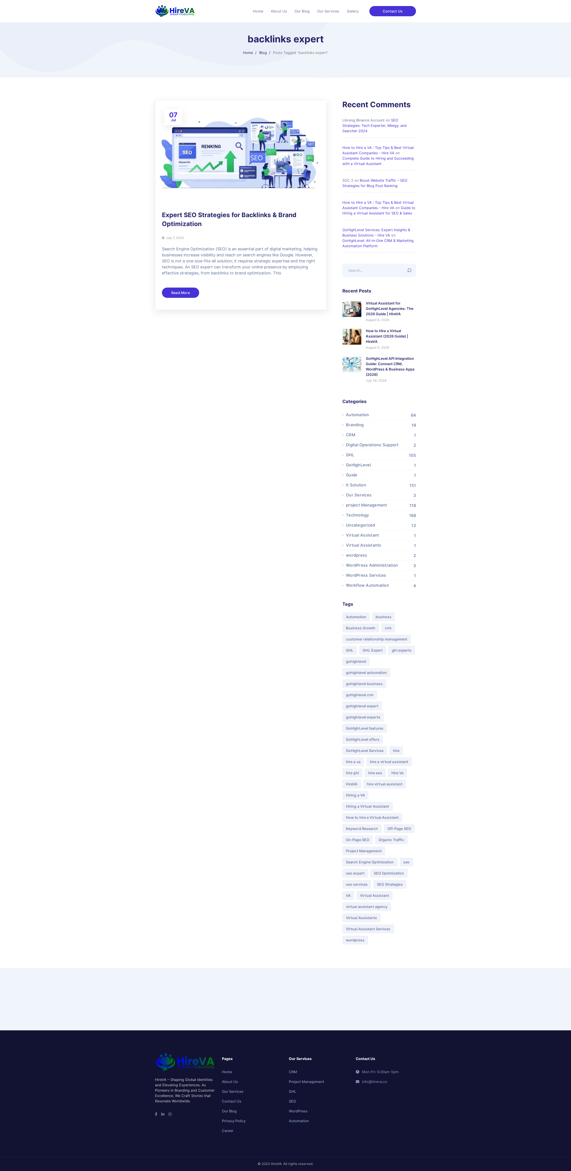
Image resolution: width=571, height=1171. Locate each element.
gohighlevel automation (366, 672)
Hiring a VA (355, 795)
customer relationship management (376, 639)
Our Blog (229, 1111)
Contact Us (393, 11)
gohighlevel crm (360, 695)
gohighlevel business (364, 683)
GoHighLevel (358, 465)
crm (388, 628)
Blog (263, 52)
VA (348, 895)
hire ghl (352, 773)
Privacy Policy (234, 1121)
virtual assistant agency (366, 906)
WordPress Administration (372, 565)
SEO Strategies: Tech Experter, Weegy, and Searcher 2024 (374, 125)
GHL (350, 455)
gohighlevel (356, 661)
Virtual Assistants (363, 545)
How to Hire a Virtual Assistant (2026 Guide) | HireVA (387, 336)
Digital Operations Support (372, 444)
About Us (230, 1081)
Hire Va (397, 773)
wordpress (356, 555)
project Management (366, 505)
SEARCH (410, 269)
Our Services (359, 495)
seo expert (355, 873)
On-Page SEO (357, 840)
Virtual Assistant (362, 535)
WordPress (298, 1111)
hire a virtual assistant (389, 761)
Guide (351, 475)
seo (406, 862)
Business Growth (361, 628)
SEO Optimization (389, 873)
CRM (350, 434)
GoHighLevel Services (365, 750)
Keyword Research (362, 828)
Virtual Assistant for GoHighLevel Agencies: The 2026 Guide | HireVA (389, 308)
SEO (292, 1101)
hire (396, 750)
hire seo (375, 773)
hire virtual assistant (384, 784)
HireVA (352, 784)
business (383, 617)
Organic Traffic (391, 840)
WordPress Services (366, 575)
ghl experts (402, 650)
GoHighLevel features (364, 728)
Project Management (364, 851)
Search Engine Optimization (370, 862)
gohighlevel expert (362, 706)
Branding (355, 424)
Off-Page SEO (399, 828)
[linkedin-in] (162, 1114)
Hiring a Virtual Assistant (367, 806)
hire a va (353, 761)
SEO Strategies (390, 884)
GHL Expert (373, 650)
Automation (357, 414)
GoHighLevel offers (362, 739)
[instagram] (170, 1114)
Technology (357, 515)
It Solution (356, 485)
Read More (180, 292)
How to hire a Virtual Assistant (372, 817)
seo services (357, 884)
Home (248, 52)
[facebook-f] (156, 1114)
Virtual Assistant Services (368, 929)
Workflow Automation (367, 585)
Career (227, 1130)
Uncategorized (360, 525)
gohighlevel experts (363, 717)
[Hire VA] (175, 10)
